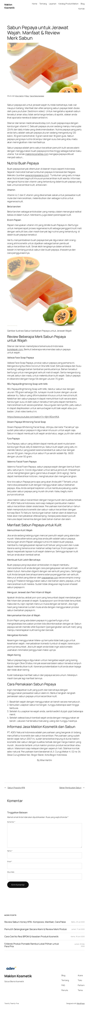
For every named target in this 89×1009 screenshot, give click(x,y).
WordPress (81, 1003)
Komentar (11, 822)
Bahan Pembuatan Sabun (70, 787)
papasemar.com (50, 577)
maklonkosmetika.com (36, 154)
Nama (9, 851)
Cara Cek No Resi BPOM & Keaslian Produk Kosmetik (31, 936)
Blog (27, 96)
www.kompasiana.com (36, 175)
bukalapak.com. (15, 349)
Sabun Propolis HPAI (16, 787)
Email (9, 861)
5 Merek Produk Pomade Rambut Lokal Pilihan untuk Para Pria (31, 945)
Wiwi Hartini (19, 96)
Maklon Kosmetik (9, 6)
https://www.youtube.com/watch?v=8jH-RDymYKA (33, 416)
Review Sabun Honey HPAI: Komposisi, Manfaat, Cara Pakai (35, 922)
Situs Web (10, 872)
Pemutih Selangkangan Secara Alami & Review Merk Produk (35, 929)
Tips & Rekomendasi (37, 96)
